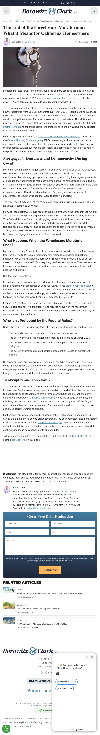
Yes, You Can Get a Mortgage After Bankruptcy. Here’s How (42, 624)
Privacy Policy (36, 706)
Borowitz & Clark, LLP (63, 491)
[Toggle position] (87, 657)
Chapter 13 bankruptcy (50, 422)
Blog (12, 21)
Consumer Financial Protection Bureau (59, 136)
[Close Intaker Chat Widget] (92, 657)
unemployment (11, 126)
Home (5, 21)
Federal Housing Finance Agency (25, 140)
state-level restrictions (78, 285)
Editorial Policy (31, 42)
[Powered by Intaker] (79, 730)
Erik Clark (18, 42)
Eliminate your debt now (49, 681)
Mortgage (20, 21)
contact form (18, 439)
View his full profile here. (40, 508)
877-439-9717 (80, 436)
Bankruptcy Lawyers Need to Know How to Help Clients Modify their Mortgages (50, 593)
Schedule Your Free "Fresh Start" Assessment (49, 2)
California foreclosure (41, 397)
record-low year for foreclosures (61, 98)
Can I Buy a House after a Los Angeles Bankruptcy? (38, 608)
